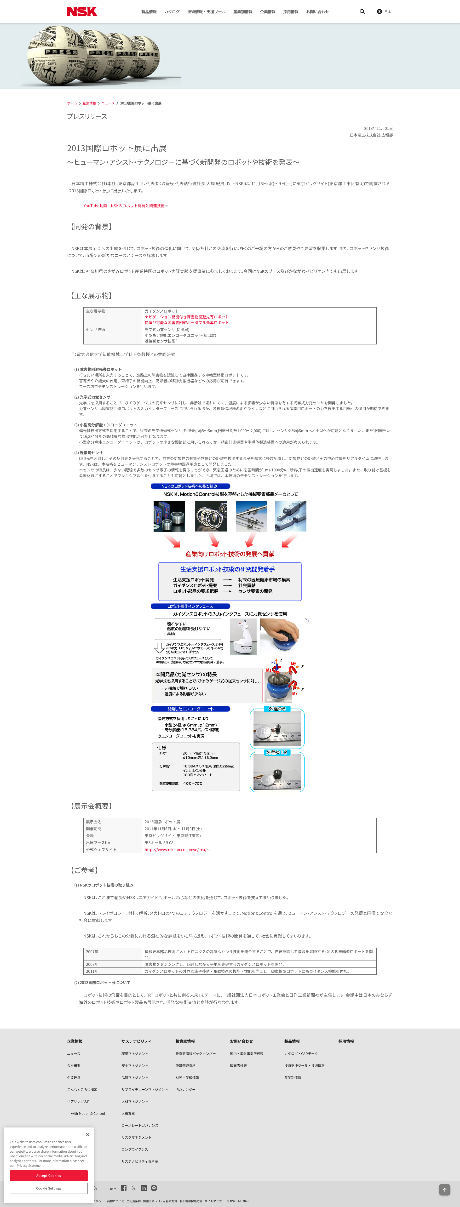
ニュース (73, 1053)
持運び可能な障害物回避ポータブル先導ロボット (187, 322)
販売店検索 (238, 1065)
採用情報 (291, 11)
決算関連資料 (186, 1065)
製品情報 (149, 11)
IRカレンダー (186, 1089)
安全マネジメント (134, 1065)
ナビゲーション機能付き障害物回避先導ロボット (187, 317)
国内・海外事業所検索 (247, 1053)
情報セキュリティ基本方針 (160, 1201)
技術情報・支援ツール (206, 11)
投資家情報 (185, 1041)
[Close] (87, 1134)
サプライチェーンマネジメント (144, 1089)
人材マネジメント (134, 1101)
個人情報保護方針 (190, 1201)
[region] (49, 1165)
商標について (115, 1201)
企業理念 (73, 1077)
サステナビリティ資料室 (139, 1161)
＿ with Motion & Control (86, 1113)
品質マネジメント (134, 1077)
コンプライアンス (134, 1149)
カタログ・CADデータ (301, 1053)
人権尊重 (128, 1113)
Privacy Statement (30, 1165)
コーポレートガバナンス (139, 1125)
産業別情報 (243, 11)
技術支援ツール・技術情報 (304, 1065)
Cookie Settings (48, 1188)
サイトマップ (213, 1201)
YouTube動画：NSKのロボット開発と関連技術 (124, 205)
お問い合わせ (317, 11)
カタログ (172, 11)
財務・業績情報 (187, 1077)
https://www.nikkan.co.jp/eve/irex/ (176, 849)
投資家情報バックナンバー (196, 1053)
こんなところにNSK (82, 1089)
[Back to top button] (444, 1190)
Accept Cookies (48, 1175)
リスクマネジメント (136, 1137)
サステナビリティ (136, 1041)
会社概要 (73, 1065)
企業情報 (268, 11)
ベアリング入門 (79, 1101)
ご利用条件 (133, 1201)
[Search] (362, 11)
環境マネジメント (134, 1053)
